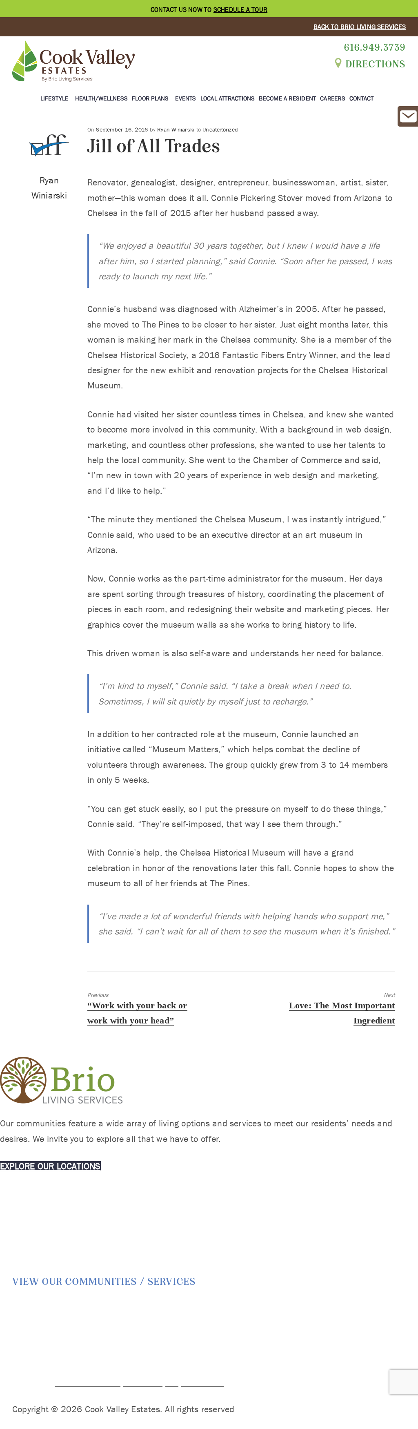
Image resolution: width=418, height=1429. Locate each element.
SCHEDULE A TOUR (240, 9)
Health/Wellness (101, 98)
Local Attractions (227, 98)
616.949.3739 (375, 47)
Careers (332, 98)
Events (185, 98)
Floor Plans (150, 98)
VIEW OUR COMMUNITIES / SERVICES (104, 1281)
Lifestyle (54, 98)
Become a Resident (287, 98)
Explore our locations (50, 1166)
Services (165, 1307)
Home (85, 1307)
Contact (361, 98)
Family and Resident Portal (353, 1323)
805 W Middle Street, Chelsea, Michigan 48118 (146, 1366)
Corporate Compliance (231, 1307)
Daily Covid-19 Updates (321, 1307)
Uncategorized (220, 129)
